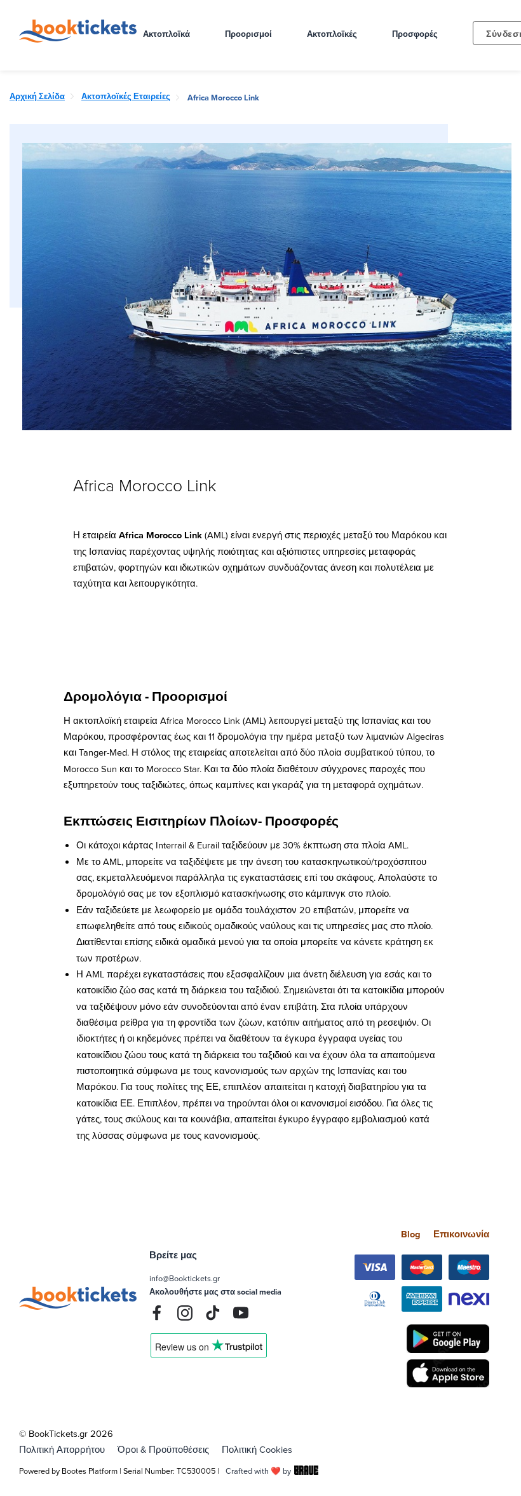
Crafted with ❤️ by (258, 1470)
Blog (411, 1234)
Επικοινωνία (461, 1234)
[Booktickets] (81, 39)
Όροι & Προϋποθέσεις (163, 1449)
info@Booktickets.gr (184, 1278)
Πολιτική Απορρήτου (62, 1449)
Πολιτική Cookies (257, 1449)
